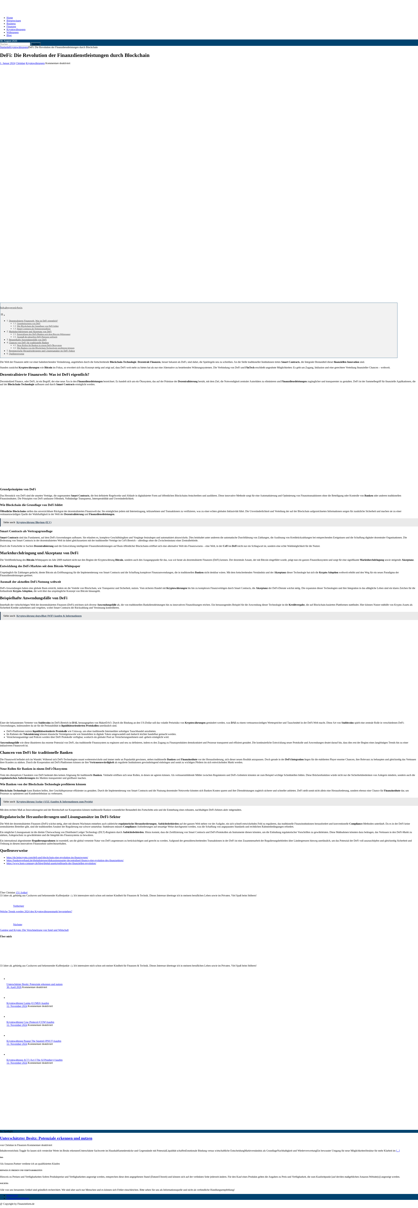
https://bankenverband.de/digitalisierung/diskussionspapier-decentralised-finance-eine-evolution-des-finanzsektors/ (65, 860)
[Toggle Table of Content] (2, 315)
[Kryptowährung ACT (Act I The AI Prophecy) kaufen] (13, 1054)
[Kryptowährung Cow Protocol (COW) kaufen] (13, 1016)
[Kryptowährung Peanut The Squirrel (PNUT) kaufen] (13, 1035)
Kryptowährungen (16, 29)
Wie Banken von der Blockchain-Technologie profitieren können (45, 348)
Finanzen (11, 26)
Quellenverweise (16, 353)
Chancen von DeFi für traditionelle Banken (29, 342)
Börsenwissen (14, 20)
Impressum (12, 1195)
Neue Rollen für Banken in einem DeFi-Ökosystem (39, 345)
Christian (20, 63)
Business (11, 23)
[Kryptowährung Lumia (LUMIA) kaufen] (13, 997)
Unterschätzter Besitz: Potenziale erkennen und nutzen (35, 984)
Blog (9, 35)
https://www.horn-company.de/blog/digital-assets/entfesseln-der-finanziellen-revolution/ (51, 863)
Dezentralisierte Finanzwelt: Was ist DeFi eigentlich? (33, 320)
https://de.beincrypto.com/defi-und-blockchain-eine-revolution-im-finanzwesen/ (47, 857)
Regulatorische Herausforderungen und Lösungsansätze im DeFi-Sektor (42, 350)
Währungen (13, 32)
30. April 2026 (14, 987)
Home (10, 17)
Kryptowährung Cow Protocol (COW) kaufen (30, 1022)
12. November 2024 (17, 1006)
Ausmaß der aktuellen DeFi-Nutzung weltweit (37, 337)
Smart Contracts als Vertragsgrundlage (34, 328)
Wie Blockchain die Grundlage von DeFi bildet (38, 326)
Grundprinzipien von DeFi (28, 323)
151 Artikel (21, 892)
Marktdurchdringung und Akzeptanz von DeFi (30, 331)
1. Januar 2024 (7, 63)
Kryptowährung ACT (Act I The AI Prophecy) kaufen (35, 1060)
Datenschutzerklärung (18, 1198)
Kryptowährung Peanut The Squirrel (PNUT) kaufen (34, 1041)
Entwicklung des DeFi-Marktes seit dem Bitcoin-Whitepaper (43, 334)
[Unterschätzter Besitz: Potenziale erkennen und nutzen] (13, 978)
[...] (398, 1150)
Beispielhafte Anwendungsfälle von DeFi (28, 339)
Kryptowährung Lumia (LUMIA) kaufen (28, 1003)
